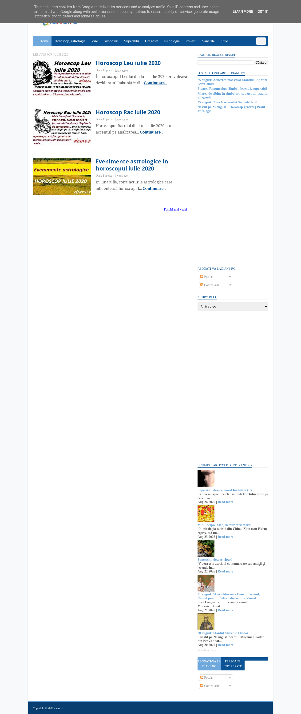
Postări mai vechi (175, 209)
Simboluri (111, 41)
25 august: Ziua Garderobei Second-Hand (227, 102)
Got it (262, 11)
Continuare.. (155, 82)
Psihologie (172, 41)
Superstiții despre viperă (215, 559)
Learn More (243, 11)
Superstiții (131, 41)
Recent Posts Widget (207, 650)
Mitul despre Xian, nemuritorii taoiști (224, 525)
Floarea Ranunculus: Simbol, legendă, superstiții (232, 88)
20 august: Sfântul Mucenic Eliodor (223, 633)
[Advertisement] (233, 189)
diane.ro (58, 708)
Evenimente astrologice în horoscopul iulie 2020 (132, 165)
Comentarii (211, 285)
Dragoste (151, 41)
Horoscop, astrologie (70, 41)
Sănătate (208, 41)
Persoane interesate (233, 664)
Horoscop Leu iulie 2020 (128, 63)
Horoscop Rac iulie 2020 (128, 112)
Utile (224, 41)
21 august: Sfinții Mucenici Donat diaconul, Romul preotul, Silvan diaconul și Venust (229, 596)
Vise (94, 41)
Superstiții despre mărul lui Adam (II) (225, 490)
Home (44, 41)
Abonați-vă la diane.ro (209, 664)
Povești (191, 41)
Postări (208, 277)
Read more (225, 502)
